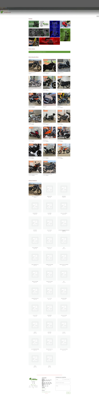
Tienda (77, 1)
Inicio (74, 1)
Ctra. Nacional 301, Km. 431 (46, 391)
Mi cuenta (92, 1)
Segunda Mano (81, 1)
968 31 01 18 (44, 388)
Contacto (88, 1)
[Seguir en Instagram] (34, 383)
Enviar (68, 392)
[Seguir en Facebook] (32, 383)
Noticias (85, 1)
